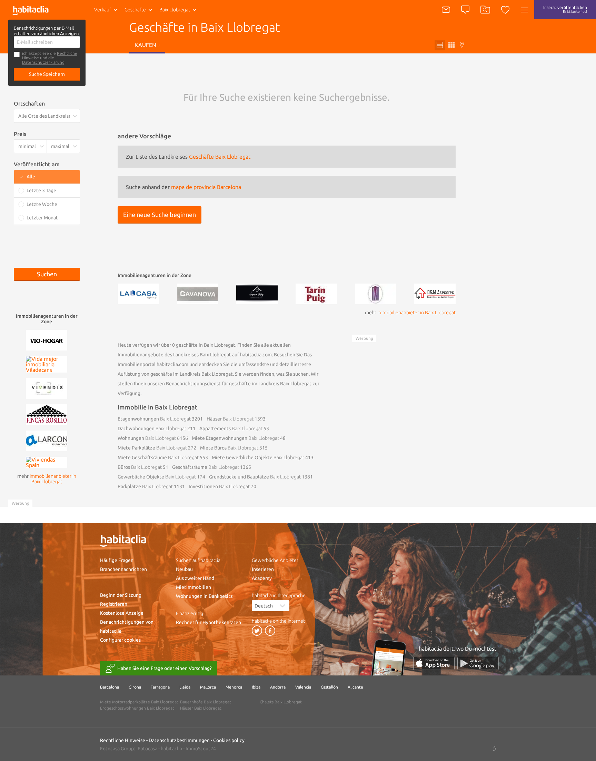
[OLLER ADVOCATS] (46, 339)
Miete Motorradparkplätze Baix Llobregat (139, 702)
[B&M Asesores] (435, 293)
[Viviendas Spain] (46, 461)
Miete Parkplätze (152, 448)
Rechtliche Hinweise (122, 740)
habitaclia (171, 748)
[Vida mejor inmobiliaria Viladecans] (46, 363)
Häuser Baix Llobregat (200, 708)
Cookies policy (229, 740)
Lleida (184, 687)
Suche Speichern (47, 74)
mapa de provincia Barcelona (206, 187)
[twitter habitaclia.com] (257, 630)
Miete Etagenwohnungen (235, 438)
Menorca (234, 687)
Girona (135, 687)
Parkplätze (145, 486)
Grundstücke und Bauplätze (255, 477)
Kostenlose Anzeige (121, 613)
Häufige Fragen (116, 560)
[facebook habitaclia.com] (270, 630)
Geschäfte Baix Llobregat (219, 157)
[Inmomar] (375, 293)
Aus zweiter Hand (195, 578)
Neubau (184, 569)
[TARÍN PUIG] (316, 293)
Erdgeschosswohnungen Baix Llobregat (137, 708)
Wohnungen (147, 438)
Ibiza (256, 687)
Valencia (303, 687)
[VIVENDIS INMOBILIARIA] (46, 388)
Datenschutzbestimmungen (179, 740)
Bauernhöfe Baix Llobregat (205, 702)
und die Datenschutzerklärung (43, 60)
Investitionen (219, 486)
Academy (262, 578)
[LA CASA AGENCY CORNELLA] (138, 293)
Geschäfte (135, 9)
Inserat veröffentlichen (565, 9)
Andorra (278, 687)
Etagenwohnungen (154, 419)
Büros (140, 467)
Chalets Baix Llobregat (281, 702)
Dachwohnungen (152, 428)
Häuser (230, 419)
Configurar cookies (120, 640)
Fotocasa (147, 748)
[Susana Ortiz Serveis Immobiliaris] (257, 293)
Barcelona (109, 687)
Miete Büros (229, 448)
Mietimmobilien (193, 587)
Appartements (230, 428)
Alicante (355, 687)
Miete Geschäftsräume (158, 457)
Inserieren (263, 569)
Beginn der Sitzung (120, 595)
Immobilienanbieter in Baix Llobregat (416, 312)
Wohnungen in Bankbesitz (204, 596)
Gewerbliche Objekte (157, 477)
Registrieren (113, 604)
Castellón (329, 687)
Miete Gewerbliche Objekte (258, 457)
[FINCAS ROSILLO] (46, 414)
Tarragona (160, 687)
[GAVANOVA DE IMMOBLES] (197, 293)
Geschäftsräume (205, 467)
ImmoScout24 (201, 748)
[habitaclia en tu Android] (478, 663)
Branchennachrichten (123, 569)
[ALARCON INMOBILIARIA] (46, 440)
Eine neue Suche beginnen (159, 214)
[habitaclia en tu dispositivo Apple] (434, 663)
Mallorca (208, 687)
